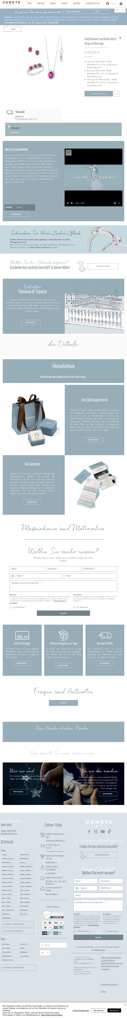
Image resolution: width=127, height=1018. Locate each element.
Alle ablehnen (98, 1010)
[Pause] (67, 203)
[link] (121, 3)
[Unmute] (72, 203)
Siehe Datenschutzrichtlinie (51, 1015)
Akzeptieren (114, 1010)
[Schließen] (125, 1005)
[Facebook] (89, 831)
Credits (103, 991)
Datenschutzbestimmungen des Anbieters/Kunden (112, 964)
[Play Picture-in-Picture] (114, 203)
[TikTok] (109, 831)
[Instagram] (96, 831)
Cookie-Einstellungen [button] (81, 1010)
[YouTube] (102, 831)
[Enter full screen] (119, 203)
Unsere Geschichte (8, 830)
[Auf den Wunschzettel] (116, 93)
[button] (53, 3)
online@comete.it (98, 949)
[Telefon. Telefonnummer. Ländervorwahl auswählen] (13, 575)
